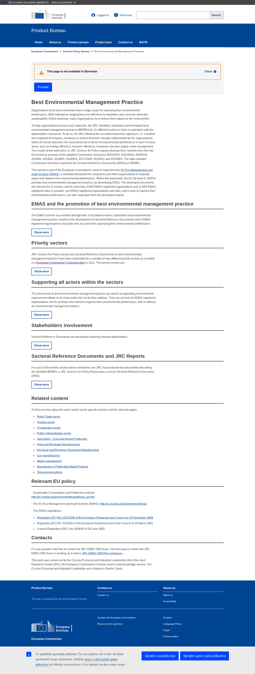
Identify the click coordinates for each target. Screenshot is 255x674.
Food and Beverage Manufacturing (58, 444)
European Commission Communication (61, 262)
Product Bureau (41, 588)
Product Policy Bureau (76, 51)
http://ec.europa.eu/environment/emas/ (123, 503)
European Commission (44, 51)
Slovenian (123, 15)
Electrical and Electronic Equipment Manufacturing (68, 450)
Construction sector (49, 427)
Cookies (167, 617)
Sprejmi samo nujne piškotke (205, 656)
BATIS (143, 42)
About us (55, 42)
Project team (103, 42)
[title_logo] (52, 14)
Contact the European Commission (116, 617)
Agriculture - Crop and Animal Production (62, 438)
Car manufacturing (48, 455)
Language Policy (172, 623)
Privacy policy (170, 636)
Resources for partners (110, 623)
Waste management (49, 461)
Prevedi (43, 87)
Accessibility (169, 601)
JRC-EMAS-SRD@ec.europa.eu (102, 553)
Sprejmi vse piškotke (160, 656)
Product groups (78, 42)
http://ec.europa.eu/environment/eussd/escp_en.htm (63, 496)
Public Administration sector (54, 433)
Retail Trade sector (48, 416)
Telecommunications (49, 472)
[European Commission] (56, 627)
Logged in (103, 15)
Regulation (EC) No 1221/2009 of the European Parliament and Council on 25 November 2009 (95, 517)
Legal (166, 630)
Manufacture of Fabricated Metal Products (62, 466)
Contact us (125, 42)
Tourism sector (46, 422)
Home (38, 42)
